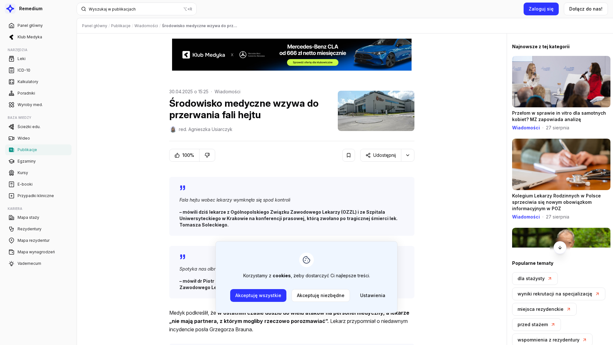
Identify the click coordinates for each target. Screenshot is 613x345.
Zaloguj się (541, 9)
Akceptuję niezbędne (320, 295)
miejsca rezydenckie (541, 309)
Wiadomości (227, 91)
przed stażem (533, 324)
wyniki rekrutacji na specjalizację (555, 293)
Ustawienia (372, 295)
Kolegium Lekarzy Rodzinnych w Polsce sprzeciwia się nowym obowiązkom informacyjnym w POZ (556, 202)
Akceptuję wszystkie (258, 295)
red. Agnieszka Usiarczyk (205, 129)
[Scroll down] (560, 247)
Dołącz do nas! (585, 9)
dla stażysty (531, 278)
